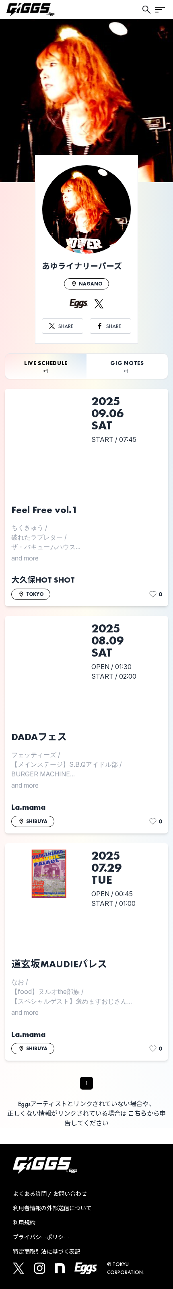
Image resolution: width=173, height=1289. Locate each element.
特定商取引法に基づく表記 (46, 1251)
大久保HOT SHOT (43, 580)
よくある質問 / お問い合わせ (50, 1193)
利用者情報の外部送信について (52, 1208)
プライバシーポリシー (41, 1237)
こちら (137, 1113)
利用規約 (24, 1222)
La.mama (28, 807)
